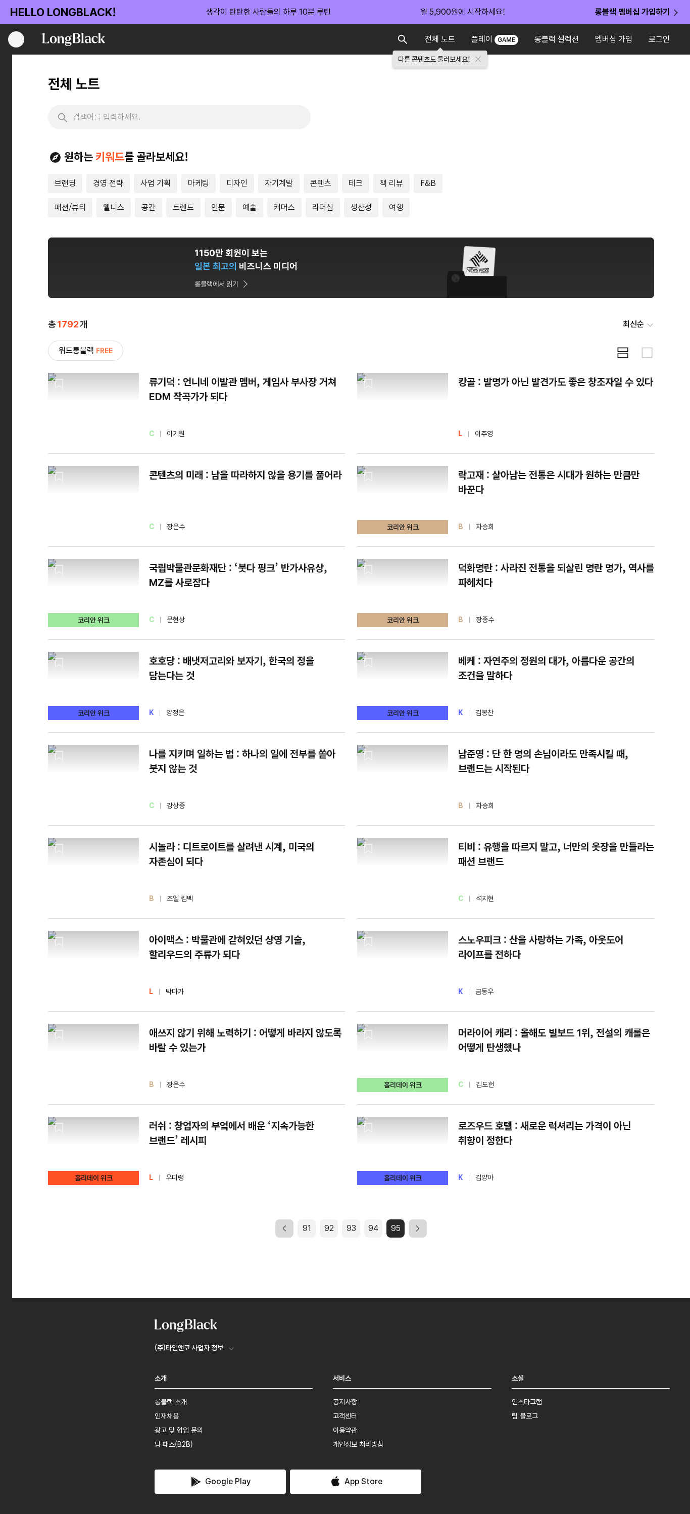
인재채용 (167, 1416)
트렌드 (183, 207)
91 (307, 1228)
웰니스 (113, 207)
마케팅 (198, 183)
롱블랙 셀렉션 (556, 39)
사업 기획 (155, 183)
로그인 (659, 39)
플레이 (493, 39)
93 (351, 1228)
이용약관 (345, 1430)
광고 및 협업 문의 (179, 1430)
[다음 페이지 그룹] (418, 1228)
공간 (148, 207)
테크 (356, 183)
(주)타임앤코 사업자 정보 (189, 1348)
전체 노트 (440, 39)
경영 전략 (108, 183)
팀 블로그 (525, 1416)
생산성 (361, 207)
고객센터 (345, 1416)
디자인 (237, 183)
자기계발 (279, 183)
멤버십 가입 (613, 39)
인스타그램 (527, 1402)
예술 (249, 207)
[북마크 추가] (59, 384)
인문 (218, 207)
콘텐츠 (320, 183)
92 (329, 1228)
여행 (396, 207)
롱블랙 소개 (171, 1402)
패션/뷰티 (70, 207)
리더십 (322, 207)
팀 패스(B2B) (174, 1444)
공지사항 (345, 1402)
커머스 (284, 207)
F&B (428, 183)
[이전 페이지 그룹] (284, 1228)
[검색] (63, 118)
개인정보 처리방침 (358, 1444)
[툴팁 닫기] (478, 59)
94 (373, 1228)
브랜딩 (65, 183)
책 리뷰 (391, 183)
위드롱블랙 (86, 350)
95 (396, 1228)
